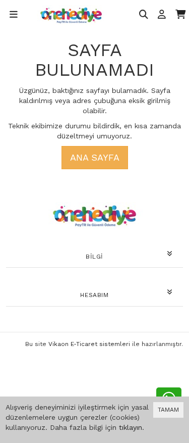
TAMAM (168, 409)
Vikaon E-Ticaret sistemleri (89, 344)
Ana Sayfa (94, 157)
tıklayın (130, 427)
